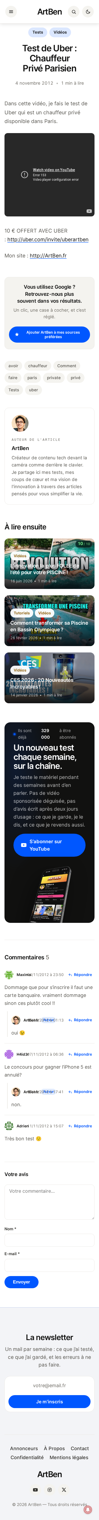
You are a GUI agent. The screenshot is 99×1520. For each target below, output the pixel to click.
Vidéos (60, 32)
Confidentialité (27, 1457)
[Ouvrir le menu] (11, 11)
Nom (10, 1229)
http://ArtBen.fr (48, 255)
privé (76, 377)
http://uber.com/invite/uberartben (47, 239)
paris (32, 377)
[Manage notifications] (88, 1509)
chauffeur (37, 365)
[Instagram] (49, 1490)
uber (33, 389)
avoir (13, 365)
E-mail (12, 1253)
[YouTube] (35, 1490)
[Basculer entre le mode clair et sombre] (88, 11)
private (54, 377)
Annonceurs (24, 1448)
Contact (80, 1448)
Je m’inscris (49, 1401)
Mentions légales (69, 1457)
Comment (66, 365)
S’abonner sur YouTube (46, 845)
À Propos (54, 1448)
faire (12, 377)
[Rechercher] (73, 11)
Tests (37, 32)
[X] (64, 1490)
